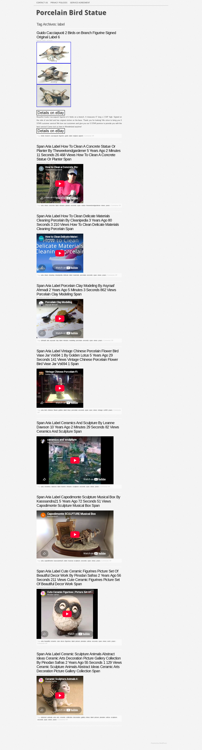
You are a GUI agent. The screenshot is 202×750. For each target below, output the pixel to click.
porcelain (83, 275)
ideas (88, 717)
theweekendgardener (93, 205)
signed (80, 136)
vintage (100, 410)
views (103, 205)
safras (89, 641)
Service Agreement (80, 3)
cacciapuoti (54, 136)
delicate (65, 275)
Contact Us (42, 3)
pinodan (83, 641)
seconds (73, 205)
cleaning (51, 275)
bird (45, 410)
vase (90, 410)
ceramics (47, 486)
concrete (52, 205)
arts (58, 717)
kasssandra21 (58, 561)
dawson (54, 486)
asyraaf (52, 340)
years (108, 205)
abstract (44, 717)
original (75, 136)
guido (66, 136)
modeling (72, 340)
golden (60, 410)
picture (77, 641)
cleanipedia (59, 275)
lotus (69, 410)
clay (57, 340)
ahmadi (43, 340)
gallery (83, 717)
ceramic (53, 641)
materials (76, 275)
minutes (62, 205)
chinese (50, 410)
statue (83, 205)
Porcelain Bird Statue (71, 13)
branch (47, 136)
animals (49, 717)
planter (67, 205)
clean (46, 205)
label (70, 136)
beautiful (47, 641)
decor (62, 641)
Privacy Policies (59, 3)
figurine (61, 136)
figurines (68, 641)
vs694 (105, 410)
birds (42, 136)
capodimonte (48, 561)
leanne (63, 486)
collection (69, 717)
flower (56, 410)
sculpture (76, 486)
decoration (76, 717)
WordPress (163, 743)
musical (70, 561)
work (109, 641)
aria (42, 205)
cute (58, 641)
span (79, 205)
